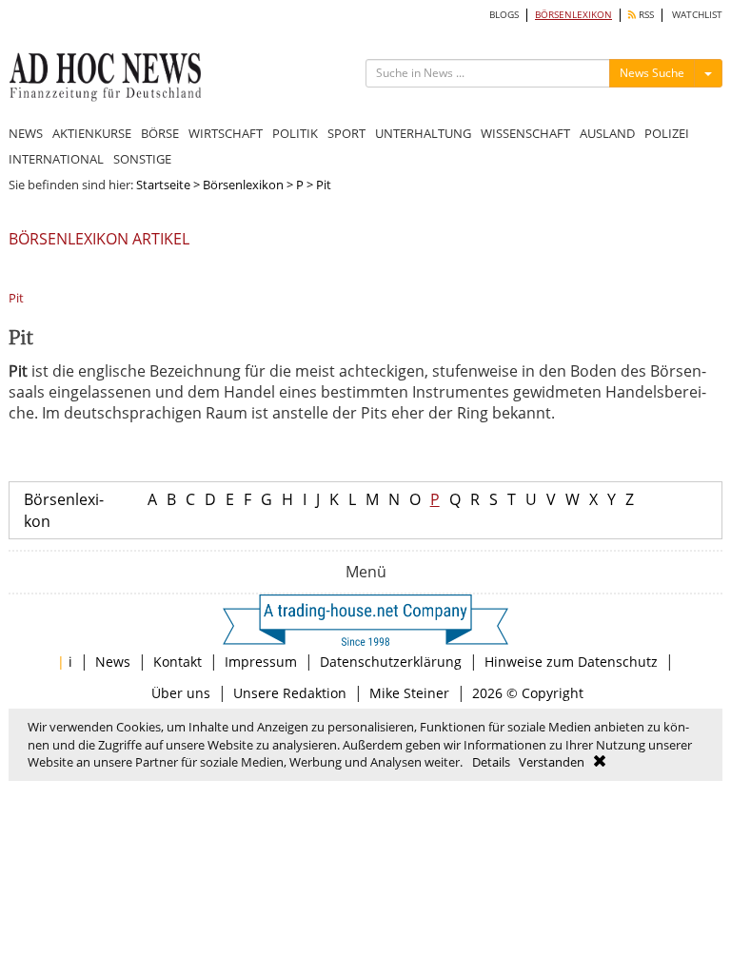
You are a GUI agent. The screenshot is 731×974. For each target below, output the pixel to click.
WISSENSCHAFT (525, 133)
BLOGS (504, 15)
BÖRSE (160, 133)
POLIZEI (666, 133)
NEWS (26, 133)
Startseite (163, 184)
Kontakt (177, 662)
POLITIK (295, 133)
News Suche (652, 73)
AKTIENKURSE (91, 133)
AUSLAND (607, 133)
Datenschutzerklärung (391, 662)
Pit (16, 298)
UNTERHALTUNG (423, 133)
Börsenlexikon (243, 184)
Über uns (180, 693)
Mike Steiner (409, 693)
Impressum (261, 662)
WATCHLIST (697, 15)
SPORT (346, 133)
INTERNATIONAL (56, 158)
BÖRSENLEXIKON (573, 15)
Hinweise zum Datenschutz (571, 662)
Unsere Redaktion (289, 693)
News (112, 662)
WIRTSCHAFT (225, 133)
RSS (645, 15)
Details (491, 761)
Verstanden (551, 761)
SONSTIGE (142, 158)
